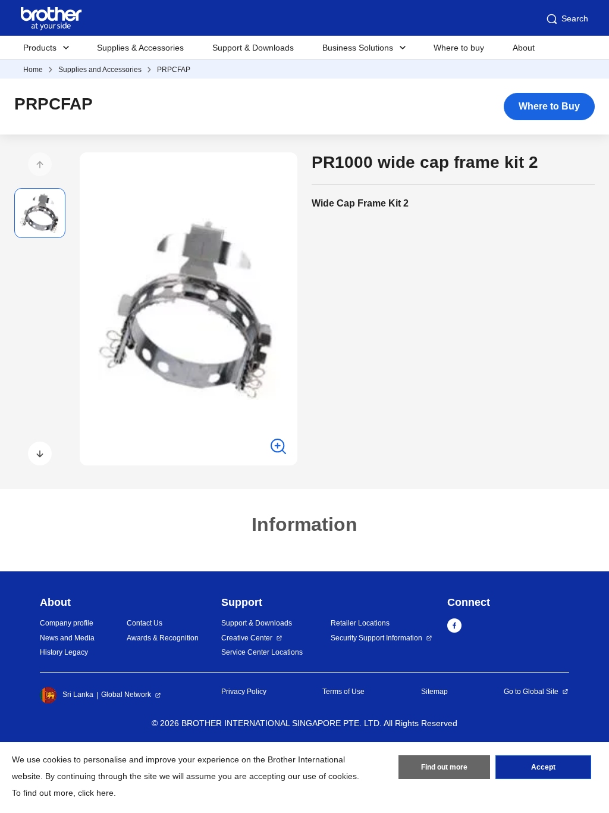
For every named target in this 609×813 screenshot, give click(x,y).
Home (33, 69)
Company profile (66, 623)
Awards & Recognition (163, 638)
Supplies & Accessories (140, 47)
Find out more (444, 767)
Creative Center (246, 638)
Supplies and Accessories (100, 69)
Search (574, 18)
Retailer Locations (360, 623)
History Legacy (64, 652)
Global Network (126, 694)
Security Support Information (376, 638)
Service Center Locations (262, 652)
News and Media (67, 638)
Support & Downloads (253, 47)
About (524, 47)
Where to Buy (549, 106)
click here (96, 793)
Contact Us (144, 623)
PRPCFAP (173, 69)
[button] (40, 164)
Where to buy (459, 47)
